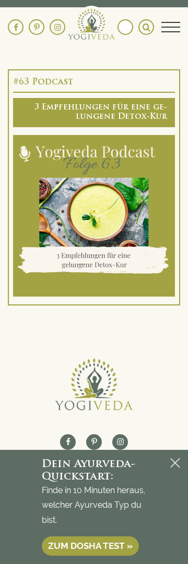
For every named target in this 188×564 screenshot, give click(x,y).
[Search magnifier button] (146, 27)
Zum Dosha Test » (90, 546)
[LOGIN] (125, 27)
